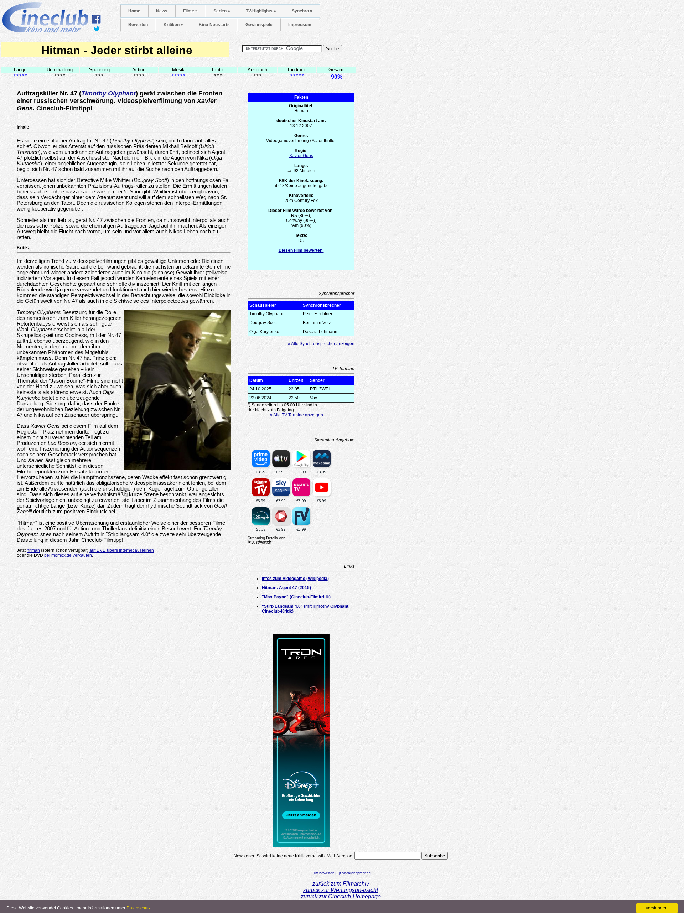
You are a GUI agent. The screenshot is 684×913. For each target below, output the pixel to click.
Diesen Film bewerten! (301, 250)
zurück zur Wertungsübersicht (340, 890)
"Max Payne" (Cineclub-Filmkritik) (296, 597)
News (161, 11)
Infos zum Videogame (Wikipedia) (295, 578)
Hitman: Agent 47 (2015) (286, 587)
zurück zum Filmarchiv (340, 884)
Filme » (190, 11)
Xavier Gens (301, 155)
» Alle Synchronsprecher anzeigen (321, 343)
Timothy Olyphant (108, 93)
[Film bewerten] (323, 873)
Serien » (221, 11)
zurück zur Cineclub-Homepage (341, 896)
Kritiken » (173, 24)
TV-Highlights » (261, 11)
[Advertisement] (124, 575)
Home (134, 11)
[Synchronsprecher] (355, 873)
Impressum (299, 24)
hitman (33, 550)
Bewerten (138, 24)
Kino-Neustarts (214, 24)
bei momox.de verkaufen (68, 555)
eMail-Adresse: (338, 856)
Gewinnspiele (259, 24)
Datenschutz (138, 908)
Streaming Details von (266, 538)
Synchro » (302, 11)
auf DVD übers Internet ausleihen (121, 550)
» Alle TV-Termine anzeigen (296, 415)
